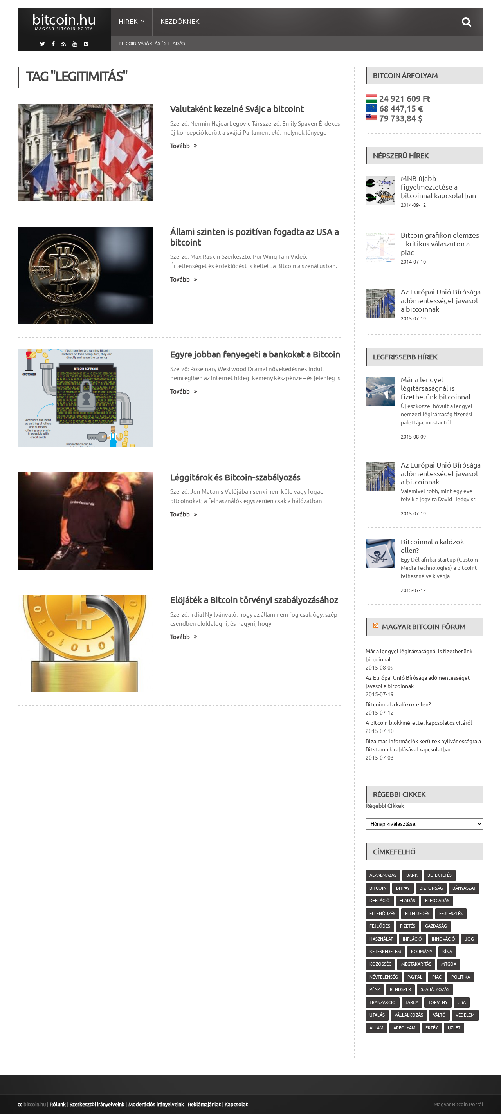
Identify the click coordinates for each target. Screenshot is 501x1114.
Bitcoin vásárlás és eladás (152, 43)
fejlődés (379, 926)
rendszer (400, 989)
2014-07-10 (413, 261)
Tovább (180, 146)
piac (437, 977)
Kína (447, 951)
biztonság (431, 888)
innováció (443, 939)
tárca (411, 1002)
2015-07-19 (413, 318)
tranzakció (382, 1002)
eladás (407, 900)
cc (20, 1104)
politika (460, 977)
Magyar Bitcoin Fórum (424, 626)
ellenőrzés (382, 913)
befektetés (439, 875)
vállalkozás (409, 1015)
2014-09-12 (413, 205)
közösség (380, 964)
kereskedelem (385, 951)
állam (376, 1028)
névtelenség (383, 977)
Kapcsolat (236, 1104)
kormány (422, 951)
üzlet (454, 1028)
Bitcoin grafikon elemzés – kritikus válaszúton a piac (440, 243)
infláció (412, 939)
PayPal (414, 977)
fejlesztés (451, 913)
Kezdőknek (180, 21)
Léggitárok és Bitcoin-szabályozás (235, 477)
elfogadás (437, 900)
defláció (379, 900)
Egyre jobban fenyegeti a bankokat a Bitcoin (255, 354)
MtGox (448, 964)
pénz (374, 989)
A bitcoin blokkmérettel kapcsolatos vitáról (419, 723)
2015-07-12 (413, 590)
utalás (377, 1015)
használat (381, 939)
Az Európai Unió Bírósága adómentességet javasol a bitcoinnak (441, 300)
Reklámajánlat (204, 1104)
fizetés (407, 926)
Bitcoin (377, 888)
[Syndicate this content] (376, 626)
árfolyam (404, 1028)
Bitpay (403, 888)
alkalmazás (382, 875)
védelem (465, 1015)
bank (412, 875)
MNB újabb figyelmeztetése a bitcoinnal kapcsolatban (438, 186)
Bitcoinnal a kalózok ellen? (398, 704)
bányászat (464, 888)
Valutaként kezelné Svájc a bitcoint (237, 109)
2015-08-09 (413, 436)
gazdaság (436, 926)
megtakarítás (416, 964)
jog (469, 939)
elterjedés (417, 913)
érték (431, 1028)
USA (462, 1002)
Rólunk (58, 1104)
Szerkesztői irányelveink (97, 1104)
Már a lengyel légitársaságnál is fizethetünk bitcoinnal (435, 388)
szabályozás (435, 989)
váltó (439, 1015)
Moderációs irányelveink (156, 1104)
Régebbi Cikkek (385, 806)
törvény (438, 1002)
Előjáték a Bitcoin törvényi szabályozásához (254, 600)
